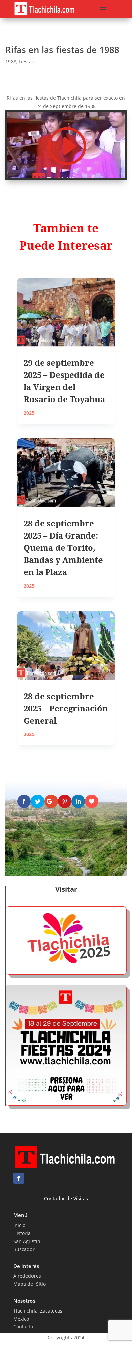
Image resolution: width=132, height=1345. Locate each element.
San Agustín (26, 1241)
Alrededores (27, 1276)
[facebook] (18, 1178)
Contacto (23, 1326)
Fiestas (26, 61)
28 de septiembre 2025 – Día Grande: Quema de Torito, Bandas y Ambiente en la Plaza (63, 547)
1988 (10, 61)
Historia (22, 1233)
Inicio (19, 1225)
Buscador (24, 1249)
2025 (29, 413)
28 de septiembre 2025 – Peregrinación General (66, 708)
